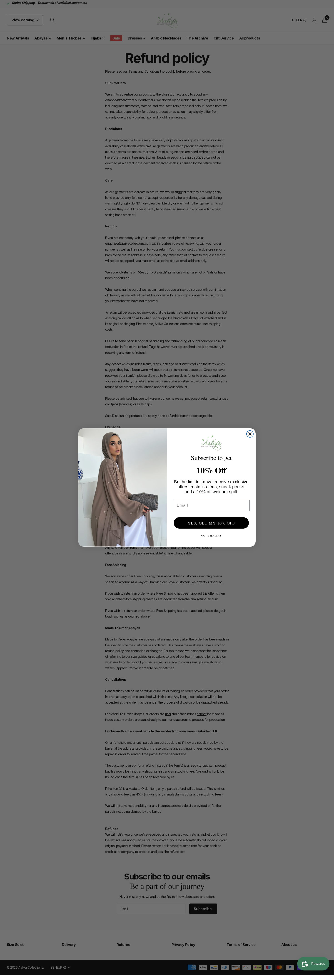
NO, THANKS (211, 535)
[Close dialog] (250, 434)
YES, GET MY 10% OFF (211, 523)
